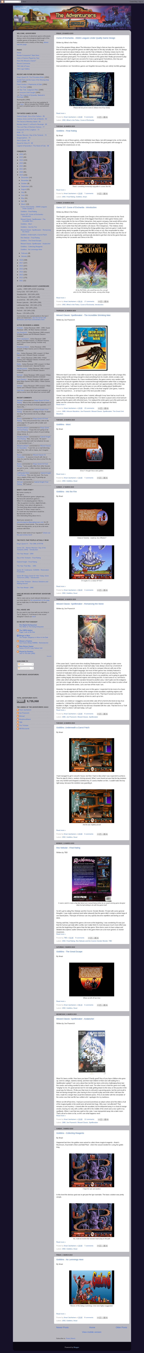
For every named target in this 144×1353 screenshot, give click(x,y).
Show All (49, 656)
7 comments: (89, 193)
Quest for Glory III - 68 (25, 143)
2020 (21, 172)
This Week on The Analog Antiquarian (31, 627)
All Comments (25, 668)
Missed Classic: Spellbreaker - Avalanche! (75, 1019)
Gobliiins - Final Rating (66, 131)
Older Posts (121, 1327)
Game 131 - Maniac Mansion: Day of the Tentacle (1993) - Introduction (31, 548)
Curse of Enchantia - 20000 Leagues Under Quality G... (34, 207)
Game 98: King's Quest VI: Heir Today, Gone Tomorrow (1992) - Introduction (33, 576)
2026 (21, 154)
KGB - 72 (20, 132)
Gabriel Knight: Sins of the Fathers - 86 (31, 116)
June (23, 195)
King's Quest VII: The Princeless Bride (30, 77)
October (24, 183)
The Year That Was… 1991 (26, 566)
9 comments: (89, 117)
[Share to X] (102, 117)
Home (92, 1327)
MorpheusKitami (23, 428)
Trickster (20, 328)
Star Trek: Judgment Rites (29, 90)
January (24, 256)
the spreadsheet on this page (39, 600)
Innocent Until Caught (27, 92)
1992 (64, 120)
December (25, 177)
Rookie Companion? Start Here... (28, 55)
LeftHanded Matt (23, 473)
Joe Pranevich (85, 411)
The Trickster (23, 725)
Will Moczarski (22, 368)
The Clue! (23, 87)
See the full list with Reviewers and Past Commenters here (31, 318)
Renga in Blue (24, 635)
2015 (21, 269)
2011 (21, 281)
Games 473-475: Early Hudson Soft (30, 648)
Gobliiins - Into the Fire (66, 491)
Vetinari (19, 386)
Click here (20, 390)
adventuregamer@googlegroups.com (30, 522)
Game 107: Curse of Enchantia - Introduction (76, 207)
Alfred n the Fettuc (73, 120)
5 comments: (89, 834)
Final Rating (70, 197)
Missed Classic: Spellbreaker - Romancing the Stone (80, 604)
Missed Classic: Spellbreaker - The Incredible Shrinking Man (83, 315)
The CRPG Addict (26, 630)
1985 (64, 411)
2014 (21, 272)
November (25, 180)
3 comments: (89, 590)
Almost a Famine (25, 641)
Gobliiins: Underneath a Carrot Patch (72, 727)
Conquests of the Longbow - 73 (28, 130)
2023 (21, 163)
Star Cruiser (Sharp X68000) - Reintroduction (33, 643)
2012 (21, 277)
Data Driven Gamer (26, 646)
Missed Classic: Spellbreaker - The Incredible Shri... (33, 220)
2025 (21, 157)
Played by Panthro (26, 651)
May (23, 198)
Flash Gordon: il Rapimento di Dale (29, 84)
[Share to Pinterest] (107, 117)
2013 (21, 275)
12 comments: (89, 1119)
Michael (19, 375)
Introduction (99, 304)
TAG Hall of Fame (23, 66)
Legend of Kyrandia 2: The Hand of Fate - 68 (33, 146)
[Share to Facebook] (104, 117)
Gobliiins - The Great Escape (69, 951)
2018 (21, 260)
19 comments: (89, 408)
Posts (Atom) (70, 1338)
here (22, 104)
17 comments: (89, 301)
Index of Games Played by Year (28, 58)
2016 (21, 266)
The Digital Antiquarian (28, 625)
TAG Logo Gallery (23, 69)
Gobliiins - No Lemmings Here (69, 1259)
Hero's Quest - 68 (23, 140)
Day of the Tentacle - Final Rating (29, 558)
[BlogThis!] (100, 117)
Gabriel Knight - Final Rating (27, 562)
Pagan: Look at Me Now (27, 632)
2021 (21, 169)
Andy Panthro (22, 379)
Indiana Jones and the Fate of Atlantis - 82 (32, 119)
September (25, 186)
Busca (19, 418)
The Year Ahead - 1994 (25, 554)
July (22, 192)
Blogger (76, 1347)
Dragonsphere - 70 (23, 138)
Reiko (19, 364)
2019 (21, 175)
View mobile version (91, 1332)
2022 (21, 166)
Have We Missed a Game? (26, 61)
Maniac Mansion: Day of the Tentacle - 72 (32, 135)
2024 (21, 160)
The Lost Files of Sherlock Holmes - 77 (31, 127)
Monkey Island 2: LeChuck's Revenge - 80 (32, 124)
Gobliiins (79, 197)
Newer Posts (62, 1327)
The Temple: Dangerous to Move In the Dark (33, 637)
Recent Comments (23, 63)
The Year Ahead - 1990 (25, 587)
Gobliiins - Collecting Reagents (70, 1133)
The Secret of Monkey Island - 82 (29, 121)
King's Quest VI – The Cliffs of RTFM (30, 544)
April (23, 201)
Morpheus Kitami (23, 347)
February (24, 253)
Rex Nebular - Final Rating (68, 848)
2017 (21, 263)
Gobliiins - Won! (63, 424)
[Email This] (98, 117)
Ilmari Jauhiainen (23, 339)
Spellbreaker (107, 411)
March (23, 204)
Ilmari (85, 197)
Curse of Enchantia (87, 120)
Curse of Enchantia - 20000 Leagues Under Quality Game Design (85, 38)
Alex (18, 353)
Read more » (61, 113)
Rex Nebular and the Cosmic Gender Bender (92, 941)
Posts (22, 664)
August (24, 189)
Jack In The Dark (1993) (27, 653)
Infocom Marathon (73, 411)
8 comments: (89, 714)
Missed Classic (96, 411)
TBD (110, 941)
